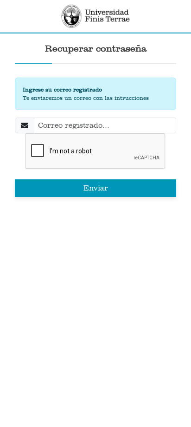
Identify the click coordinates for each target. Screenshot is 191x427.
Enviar (95, 188)
